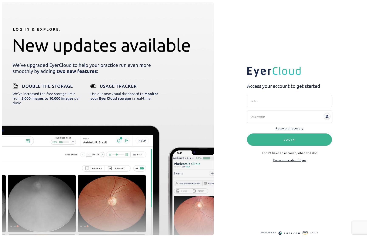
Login (289, 139)
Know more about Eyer (289, 160)
